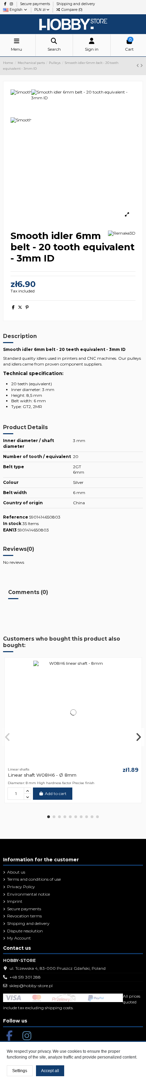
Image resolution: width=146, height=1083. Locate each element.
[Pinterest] (27, 307)
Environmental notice (28, 894)
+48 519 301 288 (25, 977)
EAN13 (10, 529)
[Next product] (141, 65)
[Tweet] (20, 307)
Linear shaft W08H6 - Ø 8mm (42, 775)
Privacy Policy (21, 886)
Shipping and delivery (75, 4)
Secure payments (35, 4)
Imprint (14, 901)
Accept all (50, 1070)
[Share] (13, 307)
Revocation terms (24, 915)
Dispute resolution (25, 930)
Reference (15, 517)
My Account (19, 938)
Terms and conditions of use (34, 879)
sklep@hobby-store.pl (31, 985)
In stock (12, 523)
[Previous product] (138, 65)
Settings (19, 1070)
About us (16, 872)
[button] (48, 816)
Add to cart (56, 793)
